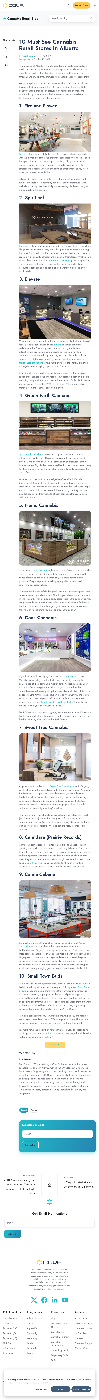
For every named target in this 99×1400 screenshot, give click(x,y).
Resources (57, 1312)
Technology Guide (60, 1350)
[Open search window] (68, 5)
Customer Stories (83, 1328)
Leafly (30, 1343)
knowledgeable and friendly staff (57, 702)
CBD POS (8, 1323)
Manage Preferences (81, 1389)
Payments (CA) (10, 1333)
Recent (24, 1110)
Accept (61, 1389)
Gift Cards (8, 1343)
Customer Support (84, 1343)
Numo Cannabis (40, 570)
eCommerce (9, 1348)
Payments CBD (10, 1328)
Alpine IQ (32, 1328)
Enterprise (8, 1353)
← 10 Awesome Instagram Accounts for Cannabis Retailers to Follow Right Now (19, 1186)
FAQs (53, 1360)
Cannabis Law (58, 1332)
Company (81, 1312)
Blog (53, 1318)
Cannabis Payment (60, 1337)
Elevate (57, 344)
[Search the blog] (91, 18)
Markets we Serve (84, 1323)
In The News (81, 1333)
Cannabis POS (10, 1318)
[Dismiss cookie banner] (90, 1374)
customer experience (58, 260)
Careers (79, 1338)
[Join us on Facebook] (44, 1300)
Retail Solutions (12, 1312)
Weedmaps (32, 1338)
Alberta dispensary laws (58, 1033)
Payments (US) (10, 1338)
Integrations (34, 1312)
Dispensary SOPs (59, 1355)
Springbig (32, 1333)
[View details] (65, 1300)
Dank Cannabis (70, 676)
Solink (30, 1353)
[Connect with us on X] (34, 1300)
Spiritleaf (23, 246)
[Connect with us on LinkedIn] (54, 1300)
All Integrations (34, 1318)
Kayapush (31, 1348)
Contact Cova (81, 1348)
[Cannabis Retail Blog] (49, 1185)
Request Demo (81, 5)
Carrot (30, 1323)
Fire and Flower (27, 154)
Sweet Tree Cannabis (60, 786)
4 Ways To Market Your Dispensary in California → (79, 1186)
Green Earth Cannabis (30, 454)
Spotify (34, 863)
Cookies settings (39, 1389)
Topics (34, 1110)
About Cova (81, 1318)
